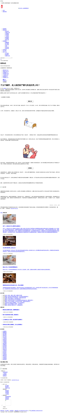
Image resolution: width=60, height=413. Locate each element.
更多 (1, 212)
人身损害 (5, 342)
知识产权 (5, 348)
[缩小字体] (2, 88)
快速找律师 (5, 372)
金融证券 (5, 349)
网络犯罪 (5, 355)
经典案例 (5, 41)
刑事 (6, 45)
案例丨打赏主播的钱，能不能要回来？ (13, 298)
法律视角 (7, 34)
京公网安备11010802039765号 (36, 410)
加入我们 (5, 50)
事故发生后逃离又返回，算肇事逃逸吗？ (11, 309)
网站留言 (17, 410)
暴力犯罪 (5, 347)
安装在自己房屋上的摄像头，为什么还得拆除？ (15, 302)
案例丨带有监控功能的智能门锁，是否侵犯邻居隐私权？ (17, 296)
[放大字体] (0, 88)
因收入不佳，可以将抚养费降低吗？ (10, 267)
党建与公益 (7, 32)
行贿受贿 (5, 358)
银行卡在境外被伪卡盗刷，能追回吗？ (11, 314)
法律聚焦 (7, 33)
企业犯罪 (5, 356)
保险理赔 (5, 343)
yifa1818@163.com (15, 379)
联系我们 (7, 54)
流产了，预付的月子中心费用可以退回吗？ (12, 226)
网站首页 (2, 410)
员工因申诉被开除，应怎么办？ (9, 247)
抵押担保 (5, 339)
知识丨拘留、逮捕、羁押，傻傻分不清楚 (13, 295)
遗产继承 (7, 43)
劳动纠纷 (7, 47)
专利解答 (7, 38)
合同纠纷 (5, 337)
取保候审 (5, 345)
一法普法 (7, 36)
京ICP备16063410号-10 (23, 410)
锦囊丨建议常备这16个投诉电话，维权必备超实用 (15, 297)
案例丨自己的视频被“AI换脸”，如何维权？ (14, 303)
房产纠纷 (7, 44)
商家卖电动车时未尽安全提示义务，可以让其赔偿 (13, 285)
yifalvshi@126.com (14, 208)
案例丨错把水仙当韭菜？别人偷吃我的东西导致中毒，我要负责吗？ (19, 300)
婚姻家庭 (7, 42)
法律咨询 (5, 49)
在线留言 (7, 398)
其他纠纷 (7, 48)
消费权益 (5, 344)
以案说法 (5, 375)
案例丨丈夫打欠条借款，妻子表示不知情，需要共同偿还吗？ (17, 301)
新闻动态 (5, 80)
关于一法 (5, 52)
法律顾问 (5, 341)
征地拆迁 (5, 353)
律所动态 (7, 31)
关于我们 (7, 53)
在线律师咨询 (8, 396)
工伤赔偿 (5, 338)
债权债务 (5, 334)
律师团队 (5, 28)
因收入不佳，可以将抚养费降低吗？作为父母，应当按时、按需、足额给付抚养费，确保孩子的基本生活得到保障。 (27, 269)
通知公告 (7, 39)
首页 (5, 79)
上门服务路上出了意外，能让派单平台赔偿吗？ (12, 319)
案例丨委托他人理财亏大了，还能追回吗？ (14, 305)
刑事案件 (5, 331)
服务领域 (5, 11)
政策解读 (7, 37)
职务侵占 (5, 352)
